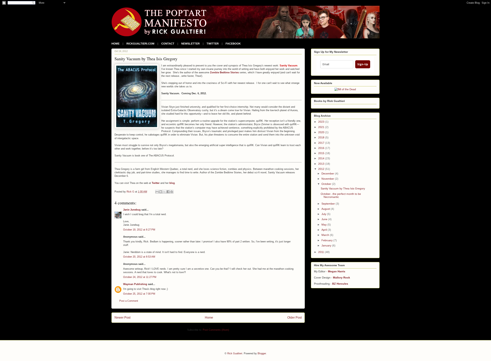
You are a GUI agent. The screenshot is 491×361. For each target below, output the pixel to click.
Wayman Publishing (135, 284)
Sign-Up (362, 64)
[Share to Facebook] (168, 192)
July (324, 214)
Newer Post (122, 317)
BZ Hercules (340, 283)
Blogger (262, 353)
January (326, 245)
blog (172, 183)
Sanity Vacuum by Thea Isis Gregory (343, 188)
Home (209, 317)
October (326, 183)
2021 (321, 127)
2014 (321, 158)
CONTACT (167, 43)
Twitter (156, 183)
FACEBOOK (233, 43)
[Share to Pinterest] (172, 192)
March (325, 234)
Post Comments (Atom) (216, 329)
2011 (321, 252)
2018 (321, 137)
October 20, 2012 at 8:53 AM (139, 256)
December (328, 173)
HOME (115, 43)
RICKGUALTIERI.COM (140, 43)
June (324, 219)
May (324, 224)
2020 (321, 132)
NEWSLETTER (190, 43)
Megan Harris (336, 271)
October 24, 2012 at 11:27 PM (139, 277)
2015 (321, 153)
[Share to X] (164, 192)
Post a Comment (128, 300)
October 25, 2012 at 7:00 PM (139, 293)
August (326, 208)
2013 (321, 163)
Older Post (294, 317)
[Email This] (157, 192)
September (328, 203)
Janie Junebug (132, 209)
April (324, 229)
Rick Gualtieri (234, 353)
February (327, 240)
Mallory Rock (341, 277)
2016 (321, 148)
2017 (321, 142)
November (328, 178)
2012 (321, 168)
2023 (321, 121)
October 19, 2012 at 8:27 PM (139, 229)
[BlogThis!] (161, 192)
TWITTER (213, 43)
